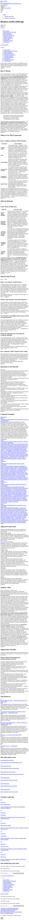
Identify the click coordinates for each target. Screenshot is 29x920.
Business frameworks (9, 16)
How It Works (6, 30)
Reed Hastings (4, 422)
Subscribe (19, 3)
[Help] (2, 918)
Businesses (10, 3)
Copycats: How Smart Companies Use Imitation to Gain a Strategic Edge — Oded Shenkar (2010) (13, 712)
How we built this (7, 908)
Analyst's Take (6, 39)
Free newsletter (7, 8)
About (2, 908)
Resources (3, 5)
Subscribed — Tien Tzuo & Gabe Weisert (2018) (11, 734)
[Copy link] (2, 27)
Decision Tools (11, 909)
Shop (17, 908)
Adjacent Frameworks (8, 38)
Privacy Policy (4, 912)
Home (4, 14)
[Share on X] (3, 27)
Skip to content (4, 1)
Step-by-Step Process (7, 34)
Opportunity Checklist (8, 40)
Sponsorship (13, 908)
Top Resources (6, 41)
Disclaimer (11, 913)
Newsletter (14, 3)
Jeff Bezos (3, 543)
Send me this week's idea (19, 873)
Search (2, 909)
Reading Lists (12, 910)
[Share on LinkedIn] (4, 27)
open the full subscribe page (8, 875)
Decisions (3, 3)
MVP (13, 192)
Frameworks (6, 910)
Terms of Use (9, 912)
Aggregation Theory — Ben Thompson (9, 745)
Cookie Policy (15, 912)
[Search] (2, 10)
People (6, 3)
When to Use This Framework (9, 32)
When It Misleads (7, 33)
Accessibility (6, 913)
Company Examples (7, 37)
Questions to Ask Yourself (8, 35)
